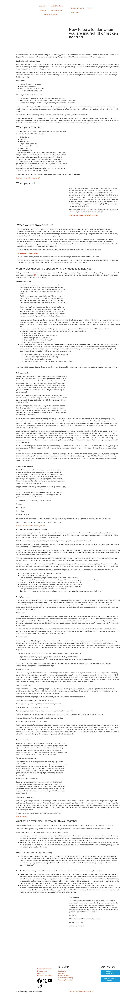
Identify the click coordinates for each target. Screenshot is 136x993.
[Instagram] (39, 986)
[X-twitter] (44, 980)
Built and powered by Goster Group (81, 991)
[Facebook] (39, 980)
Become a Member (77, 8)
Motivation (42, 6)
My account (75, 12)
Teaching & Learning (51, 14)
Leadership (43, 10)
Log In (90, 8)
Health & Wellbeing (56, 6)
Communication (56, 10)
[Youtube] (49, 980)
